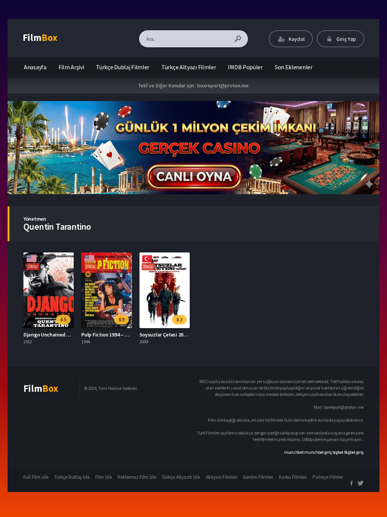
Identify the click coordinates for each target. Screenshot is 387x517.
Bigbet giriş (354, 452)
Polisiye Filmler (328, 477)
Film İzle (103, 477)
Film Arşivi (71, 67)
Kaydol (296, 39)
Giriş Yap (345, 39)
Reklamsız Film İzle (137, 477)
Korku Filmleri (293, 477)
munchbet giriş (318, 452)
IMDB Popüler (245, 67)
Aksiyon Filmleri (221, 477)
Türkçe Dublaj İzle (72, 477)
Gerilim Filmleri (258, 477)
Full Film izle (35, 477)
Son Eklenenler (294, 67)
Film (40, 37)
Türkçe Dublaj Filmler (122, 67)
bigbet (338, 452)
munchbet (294, 452)
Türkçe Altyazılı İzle (181, 477)
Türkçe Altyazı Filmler (188, 67)
